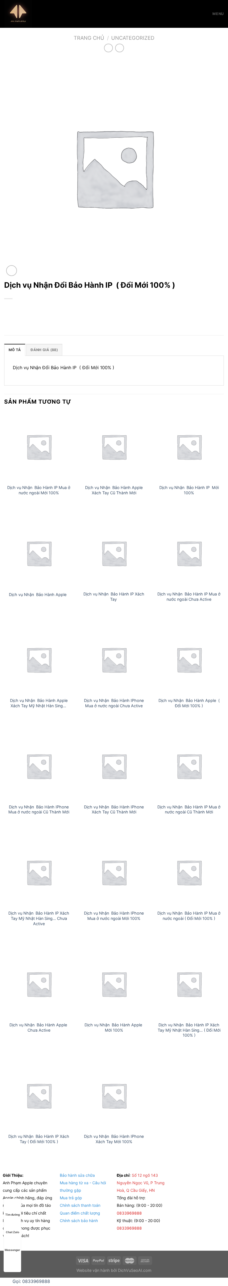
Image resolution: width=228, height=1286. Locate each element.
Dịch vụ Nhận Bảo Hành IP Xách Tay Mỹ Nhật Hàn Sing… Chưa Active (38, 918)
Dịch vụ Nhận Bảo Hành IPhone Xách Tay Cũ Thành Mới (114, 810)
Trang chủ (89, 38)
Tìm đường (12, 1214)
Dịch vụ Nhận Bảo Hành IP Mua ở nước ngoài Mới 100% (38, 490)
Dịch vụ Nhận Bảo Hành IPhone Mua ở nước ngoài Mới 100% (114, 916)
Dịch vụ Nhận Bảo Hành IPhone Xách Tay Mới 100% (114, 1139)
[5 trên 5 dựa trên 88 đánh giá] (114, 308)
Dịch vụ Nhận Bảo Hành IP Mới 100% (189, 490)
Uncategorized (132, 38)
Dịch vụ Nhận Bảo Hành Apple (39, 594)
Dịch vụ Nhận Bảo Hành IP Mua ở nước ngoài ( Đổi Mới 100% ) (188, 916)
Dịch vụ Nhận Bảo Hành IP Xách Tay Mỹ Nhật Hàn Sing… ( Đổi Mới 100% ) (189, 1029)
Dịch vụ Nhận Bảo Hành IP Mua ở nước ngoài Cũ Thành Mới (188, 810)
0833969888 (130, 1213)
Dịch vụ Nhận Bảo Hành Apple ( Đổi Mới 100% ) (189, 703)
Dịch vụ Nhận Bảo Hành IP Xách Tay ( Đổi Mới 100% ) (38, 1139)
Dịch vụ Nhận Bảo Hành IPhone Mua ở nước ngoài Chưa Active (114, 703)
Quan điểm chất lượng (80, 1213)
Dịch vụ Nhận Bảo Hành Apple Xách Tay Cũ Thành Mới (114, 490)
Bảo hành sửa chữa (77, 1175)
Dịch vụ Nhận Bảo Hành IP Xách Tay (113, 597)
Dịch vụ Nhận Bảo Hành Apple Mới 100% (114, 1027)
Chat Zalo (12, 1232)
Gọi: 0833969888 (31, 1281)
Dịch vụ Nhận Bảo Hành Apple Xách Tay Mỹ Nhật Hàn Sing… (39, 703)
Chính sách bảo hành (79, 1220)
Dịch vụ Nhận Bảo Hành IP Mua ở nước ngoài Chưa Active (188, 597)
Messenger (12, 1250)
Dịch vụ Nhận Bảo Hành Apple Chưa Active (38, 1027)
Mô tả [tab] (15, 350)
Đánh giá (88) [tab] (44, 350)
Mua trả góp (71, 1197)
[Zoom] (11, 270)
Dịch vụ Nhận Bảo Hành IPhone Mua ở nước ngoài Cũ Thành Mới (38, 810)
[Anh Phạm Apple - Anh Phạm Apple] (32, 14)
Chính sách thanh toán (80, 1205)
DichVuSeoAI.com (135, 1270)
